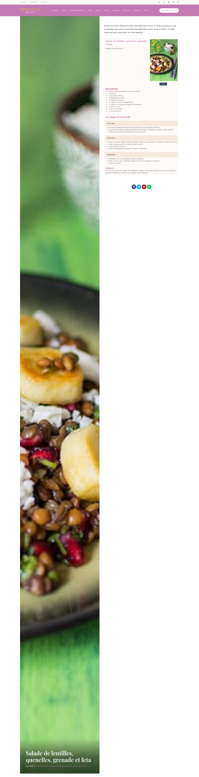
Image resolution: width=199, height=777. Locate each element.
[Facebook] (134, 186)
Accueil (23, 2)
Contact (44, 2)
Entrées (64, 10)
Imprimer (163, 84)
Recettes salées (80, 766)
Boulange (136, 10)
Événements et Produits (47, 766)
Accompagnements (78, 10)
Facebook (159, 2)
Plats (90, 10)
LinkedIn (178, 2)
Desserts (116, 10)
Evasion (107, 10)
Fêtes (146, 10)
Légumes (62, 766)
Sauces (98, 10)
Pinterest (169, 2)
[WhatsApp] (149, 186)
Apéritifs (55, 10)
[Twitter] (139, 186)
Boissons (126, 10)
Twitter (173, 2)
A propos (34, 2)
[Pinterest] (144, 186)
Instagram (164, 2)
